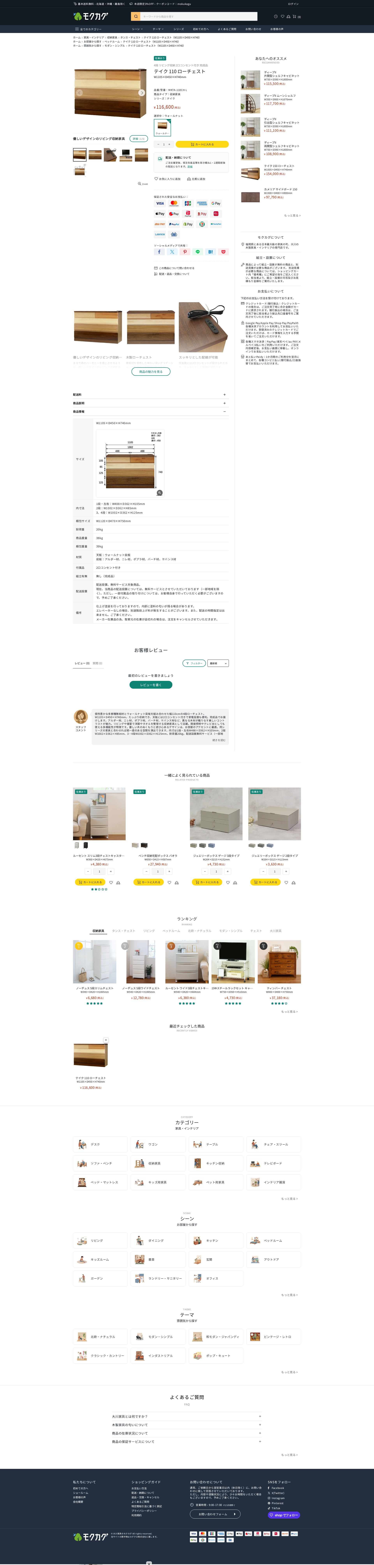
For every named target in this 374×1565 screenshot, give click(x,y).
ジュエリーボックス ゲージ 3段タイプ (216, 857)
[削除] (105, 1040)
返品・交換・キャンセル (145, 1497)
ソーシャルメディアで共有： (171, 245)
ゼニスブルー (211, 845)
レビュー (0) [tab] (82, 663)
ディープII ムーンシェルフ (280, 97)
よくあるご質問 (140, 1501)
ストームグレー (202, 845)
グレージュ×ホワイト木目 (135, 845)
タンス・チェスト (130, 37)
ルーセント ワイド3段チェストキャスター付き (187, 989)
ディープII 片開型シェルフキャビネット (282, 75)
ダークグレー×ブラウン (144, 845)
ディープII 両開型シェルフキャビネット (282, 146)
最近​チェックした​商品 (187, 1026)
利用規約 (136, 1515)
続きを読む (219, 740)
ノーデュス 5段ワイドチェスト (141, 989)
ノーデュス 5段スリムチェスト (95, 989)
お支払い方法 (139, 1488)
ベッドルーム (112, 41)
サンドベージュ (193, 845)
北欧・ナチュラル (199, 931)
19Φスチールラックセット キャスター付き (233, 989)
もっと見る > (292, 215)
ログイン (293, 4)
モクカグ (90, 16)
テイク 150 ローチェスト (279, 167)
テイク (171, 98)
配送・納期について (142, 1492)
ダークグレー (85, 845)
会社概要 (78, 1501)
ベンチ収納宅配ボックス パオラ (157, 857)
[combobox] (194, 16)
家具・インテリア (94, 37)
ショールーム (80, 1492)
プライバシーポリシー (144, 1510)
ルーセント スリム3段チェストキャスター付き (99, 857)
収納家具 (112, 37)
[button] (94, 1003)
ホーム (77, 37)
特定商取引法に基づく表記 (146, 1506)
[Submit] (135, 16)
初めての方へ (80, 1488)
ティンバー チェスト (279, 989)
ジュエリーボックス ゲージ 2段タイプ (275, 857)
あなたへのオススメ (271, 58)
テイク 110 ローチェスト (91, 1079)
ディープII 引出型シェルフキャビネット (282, 122)
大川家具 (275, 931)
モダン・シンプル (115, 45)
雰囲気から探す (92, 45)
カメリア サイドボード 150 (280, 191)
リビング (149, 931)
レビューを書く (151, 684)
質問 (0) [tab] (97, 663)
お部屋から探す (92, 41)
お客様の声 (79, 1497)
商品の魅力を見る (151, 371)
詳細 (190, 166)
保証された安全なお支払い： (171, 196)
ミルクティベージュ (76, 845)
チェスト (256, 931)
